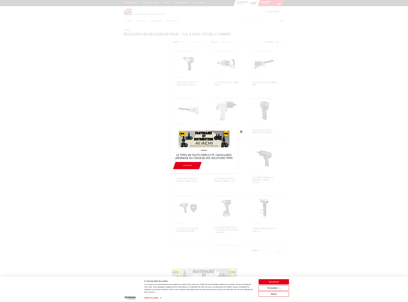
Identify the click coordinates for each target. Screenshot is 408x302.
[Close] (241, 132)
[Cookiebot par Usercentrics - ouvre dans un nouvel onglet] (130, 297)
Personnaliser (272, 288)
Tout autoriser (274, 282)
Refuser (274, 294)
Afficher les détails (151, 298)
